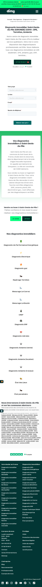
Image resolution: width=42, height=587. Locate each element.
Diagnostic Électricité (30, 494)
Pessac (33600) (28, 415)
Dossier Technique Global (31, 509)
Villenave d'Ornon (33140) (9, 418)
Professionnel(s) (7, 570)
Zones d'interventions (9, 553)
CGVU (24, 534)
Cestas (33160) (11, 429)
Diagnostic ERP (21, 324)
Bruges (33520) (6, 422)
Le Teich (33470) (7, 439)
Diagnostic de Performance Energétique (21, 245)
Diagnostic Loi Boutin (29, 503)
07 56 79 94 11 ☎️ (22, 62)
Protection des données (30, 537)
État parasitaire (21, 394)
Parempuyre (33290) (7, 430)
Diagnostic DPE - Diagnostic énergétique (30, 468)
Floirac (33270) (30, 416)
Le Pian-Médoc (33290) (18, 432)
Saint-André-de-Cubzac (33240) (16, 427)
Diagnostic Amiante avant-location (29, 479)
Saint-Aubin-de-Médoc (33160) (24, 430)
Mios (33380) (16, 437)
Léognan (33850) (27, 434)
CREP (21, 315)
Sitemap (4, 556)
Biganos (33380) (6, 437)
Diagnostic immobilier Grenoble (9, 525)
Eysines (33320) (6, 415)
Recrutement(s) (7, 567)
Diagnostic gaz (21, 268)
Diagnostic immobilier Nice (9, 494)
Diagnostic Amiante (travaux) (21, 371)
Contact (4, 550)
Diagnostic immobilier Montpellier (9, 489)
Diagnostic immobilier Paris (9, 468)
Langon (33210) (28, 439)
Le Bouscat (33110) (12, 420)
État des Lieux (21, 382)
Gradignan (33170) (22, 418)
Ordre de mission (28, 543)
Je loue (27, 219)
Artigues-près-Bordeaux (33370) (21, 422)
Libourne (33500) (24, 420)
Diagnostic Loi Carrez (29, 500)
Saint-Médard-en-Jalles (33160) (21, 425)
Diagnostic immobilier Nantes (9, 519)
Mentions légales (28, 540)
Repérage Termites (21, 280)
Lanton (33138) (11, 441)
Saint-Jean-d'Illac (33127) (14, 434)
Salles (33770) (21, 441)
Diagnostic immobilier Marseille (9, 473)
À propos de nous (7, 574)
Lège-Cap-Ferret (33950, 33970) (30, 437)
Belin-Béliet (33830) (13, 443)
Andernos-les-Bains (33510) (20, 436)
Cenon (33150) (11, 416)
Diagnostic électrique (21, 257)
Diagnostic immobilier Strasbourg (9, 509)
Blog (2, 564)
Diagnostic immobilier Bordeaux (9, 484)
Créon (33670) (34, 420)
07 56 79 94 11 (6, 546)
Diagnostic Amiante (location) (21, 359)
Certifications (27, 550)
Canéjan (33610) (32, 429)
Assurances (26, 547)
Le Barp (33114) (30, 441)
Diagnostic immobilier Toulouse (9, 499)
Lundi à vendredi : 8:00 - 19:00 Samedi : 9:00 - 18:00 (7, 537)
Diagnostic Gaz (27, 497)
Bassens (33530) (25, 423)
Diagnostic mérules (21, 336)
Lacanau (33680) (24, 443)
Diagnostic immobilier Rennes (9, 514)
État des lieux (27, 518)
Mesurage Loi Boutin (21, 303)
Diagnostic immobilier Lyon (9, 479)
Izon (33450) (33, 436)
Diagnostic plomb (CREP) (31, 491)
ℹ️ (2, 411)
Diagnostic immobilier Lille (9, 504)
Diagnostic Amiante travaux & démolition (29, 484)
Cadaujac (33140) (22, 429)
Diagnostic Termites (29, 488)
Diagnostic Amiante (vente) (21, 348)
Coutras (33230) (18, 439)
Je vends (15, 219)
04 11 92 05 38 (6, 543)
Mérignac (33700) (17, 415)
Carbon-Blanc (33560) (13, 423)
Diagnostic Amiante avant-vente (29, 473)
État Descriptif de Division (28, 513)
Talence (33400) (20, 416)
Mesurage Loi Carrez (21, 291)
